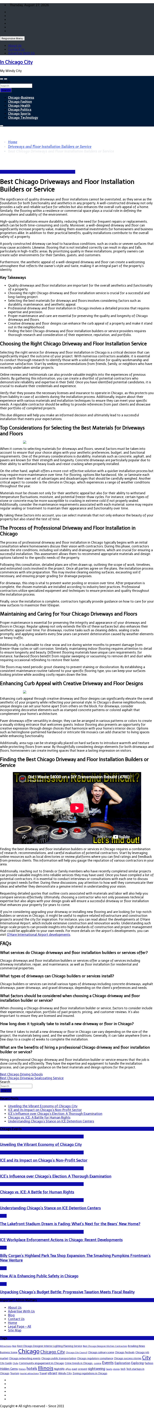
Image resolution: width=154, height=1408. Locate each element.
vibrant (52, 1373)
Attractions (5, 1346)
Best (14, 1346)
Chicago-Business (21, 98)
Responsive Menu (12, 38)
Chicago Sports (19, 114)
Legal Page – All (19, 1326)
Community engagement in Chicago (41, 1363)
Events (108, 1362)
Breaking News (136, 1345)
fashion (149, 1363)
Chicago (29, 1351)
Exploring (137, 1363)
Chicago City (52, 1351)
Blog (3, 1216)
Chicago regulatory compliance (95, 1358)
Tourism (14, 1373)
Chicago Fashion (20, 102)
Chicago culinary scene (101, 1352)
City (146, 1357)
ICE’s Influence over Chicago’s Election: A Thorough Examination (55, 1114)
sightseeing (96, 1369)
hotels (31, 1368)
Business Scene (8, 1352)
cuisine (97, 1363)
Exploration (122, 1363)
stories (116, 1369)
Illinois (45, 1368)
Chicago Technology (23, 118)
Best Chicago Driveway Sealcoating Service (32, 1078)
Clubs (15, 1363)
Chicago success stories (127, 1358)
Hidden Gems (9, 1369)
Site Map (14, 1330)
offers (68, 1369)
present (82, 1368)
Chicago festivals (125, 1352)
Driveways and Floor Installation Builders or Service (37, 172)
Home (12, 1323)
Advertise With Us (21, 53)
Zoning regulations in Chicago (90, 1373)
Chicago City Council (76, 1352)
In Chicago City (16, 62)
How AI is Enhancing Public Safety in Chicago (39, 1276)
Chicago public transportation (58, 1358)
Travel (43, 1373)
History (22, 1369)
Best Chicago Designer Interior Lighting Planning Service (49, 1345)
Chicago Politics (19, 110)
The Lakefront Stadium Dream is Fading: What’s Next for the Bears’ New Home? (70, 1224)
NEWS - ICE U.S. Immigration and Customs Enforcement (42, 1136)
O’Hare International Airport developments (38, 935)
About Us (14, 46)
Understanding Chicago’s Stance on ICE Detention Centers (51, 1121)
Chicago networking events (25, 1358)
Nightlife (59, 1369)
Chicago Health (19, 106)
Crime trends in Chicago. (79, 1363)
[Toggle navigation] (1, 79)
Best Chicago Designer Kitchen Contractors (105, 1346)
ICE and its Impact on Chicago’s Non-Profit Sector (45, 1110)
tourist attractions (29, 1373)
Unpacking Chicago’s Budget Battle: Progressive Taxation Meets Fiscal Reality (67, 1292)
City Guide (6, 1363)
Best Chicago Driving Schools (21, 1074)
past (74, 1369)
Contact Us (16, 49)
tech (123, 1368)
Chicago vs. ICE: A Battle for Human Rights (39, 1117)
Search (5, 82)
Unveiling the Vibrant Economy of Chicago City (42, 1106)
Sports (109, 1369)
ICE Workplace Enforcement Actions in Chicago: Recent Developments (61, 1240)
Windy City (65, 1373)
